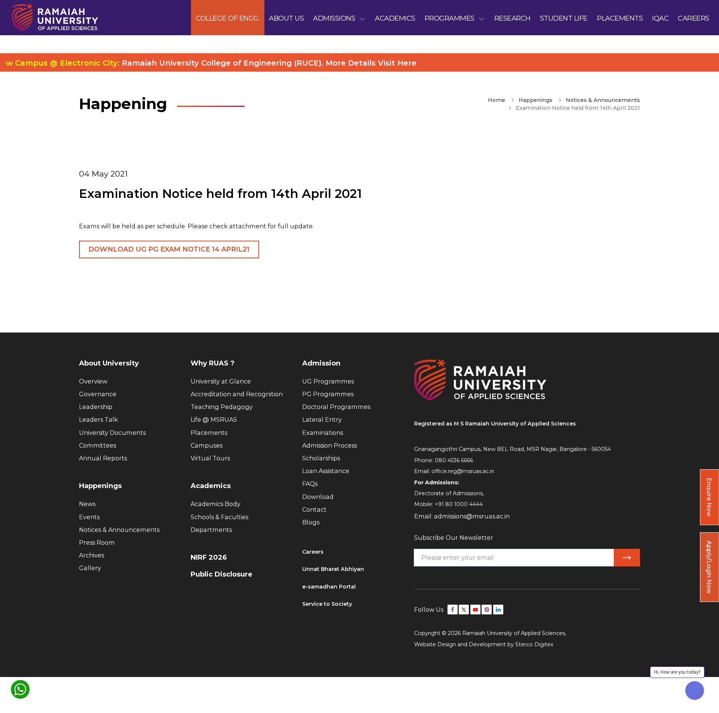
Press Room (97, 542)
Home (496, 100)
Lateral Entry (322, 419)
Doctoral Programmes (336, 406)
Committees (97, 445)
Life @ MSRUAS (214, 419)
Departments (211, 529)
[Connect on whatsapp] (20, 689)
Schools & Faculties (219, 517)
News (87, 504)
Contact (314, 509)
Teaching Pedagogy (222, 406)
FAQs (310, 483)
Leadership (95, 406)
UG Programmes (328, 381)
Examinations (322, 432)
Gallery (90, 568)
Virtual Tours (210, 458)
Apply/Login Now (709, 567)
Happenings (535, 100)
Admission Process (329, 445)
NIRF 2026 (209, 557)
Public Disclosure (221, 574)
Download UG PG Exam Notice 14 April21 (168, 249)
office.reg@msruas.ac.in (462, 471)
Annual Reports (103, 458)
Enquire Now (709, 497)
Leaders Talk (98, 419)
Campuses (206, 445)
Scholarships (321, 458)
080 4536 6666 (454, 460)
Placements (209, 432)
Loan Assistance (325, 471)
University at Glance (221, 381)
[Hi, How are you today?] (694, 690)
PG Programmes (328, 394)
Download (318, 496)
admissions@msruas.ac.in (472, 516)
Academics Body (215, 504)
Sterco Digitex (534, 644)
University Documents (112, 432)
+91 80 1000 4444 (459, 504)
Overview (93, 381)
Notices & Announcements (603, 100)
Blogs (310, 522)
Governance (97, 394)
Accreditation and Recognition (237, 394)
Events (89, 517)
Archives (91, 555)
